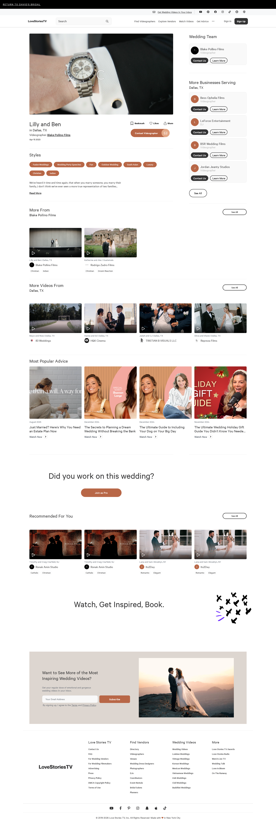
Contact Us (199, 60)
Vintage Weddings (181, 758)
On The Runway (219, 773)
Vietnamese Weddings (182, 773)
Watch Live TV (219, 758)
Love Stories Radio (220, 753)
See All (198, 193)
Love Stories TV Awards (223, 749)
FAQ (90, 753)
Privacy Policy (89, 705)
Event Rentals (136, 782)
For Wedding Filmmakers (99, 763)
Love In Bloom (218, 768)
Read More (35, 193)
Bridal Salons (136, 787)
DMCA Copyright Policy (99, 782)
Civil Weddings (179, 782)
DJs (132, 773)
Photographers (137, 768)
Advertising (93, 768)
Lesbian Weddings (181, 753)
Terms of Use (94, 787)
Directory (134, 749)
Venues (133, 758)
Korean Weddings (180, 763)
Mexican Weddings (181, 768)
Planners (134, 792)
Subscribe (114, 699)
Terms (74, 705)
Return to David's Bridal (22, 4)
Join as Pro (101, 492)
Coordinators (136, 777)
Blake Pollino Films (58, 135)
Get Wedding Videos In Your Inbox (175, 12)
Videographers (137, 753)
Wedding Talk (218, 763)
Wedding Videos (180, 749)
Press (90, 773)
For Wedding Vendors (98, 758)
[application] (101, 74)
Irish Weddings (179, 777)
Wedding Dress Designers (142, 763)
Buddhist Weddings (181, 787)
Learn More (218, 60)
